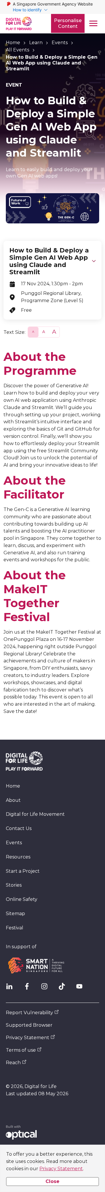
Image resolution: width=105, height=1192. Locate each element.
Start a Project (23, 871)
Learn (36, 42)
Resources (18, 857)
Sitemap (15, 913)
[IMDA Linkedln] (12, 988)
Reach (13, 1062)
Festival (14, 928)
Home (13, 42)
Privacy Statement (61, 1168)
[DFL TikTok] (64, 988)
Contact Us (19, 828)
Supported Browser (29, 1025)
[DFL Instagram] (46, 988)
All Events (17, 50)
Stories (14, 885)
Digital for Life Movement (35, 814)
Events (60, 42)
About (13, 800)
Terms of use (21, 1050)
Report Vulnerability (29, 1012)
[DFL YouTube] (82, 988)
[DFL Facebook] (29, 988)
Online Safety (21, 899)
